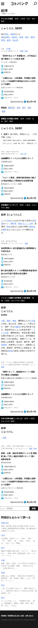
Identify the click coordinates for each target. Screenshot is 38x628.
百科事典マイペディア (9, 205)
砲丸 (27, 37)
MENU (2, 3)
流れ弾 (15, 40)
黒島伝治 (11, 108)
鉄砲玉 (15, 37)
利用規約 (4, 615)
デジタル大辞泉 (7, 19)
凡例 (26, 51)
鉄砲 (12, 34)
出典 (29, 108)
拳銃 (14, 321)
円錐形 (17, 327)
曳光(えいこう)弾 (25, 224)
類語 (3, 37)
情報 (21, 51)
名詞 (18, 108)
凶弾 (9, 40)
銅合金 (32, 227)
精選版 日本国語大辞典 (9, 119)
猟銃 (9, 321)
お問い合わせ (29, 615)
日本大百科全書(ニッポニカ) (11, 418)
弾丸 (7, 34)
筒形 (10, 351)
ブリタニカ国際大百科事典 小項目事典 (15, 298)
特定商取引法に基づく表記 (16, 615)
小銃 (3, 321)
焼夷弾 (4, 345)
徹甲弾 (13, 224)
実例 (3, 111)
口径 (9, 221)
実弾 (3, 40)
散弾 (33, 37)
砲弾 (21, 37)
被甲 (5, 230)
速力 (24, 108)
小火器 (32, 321)
